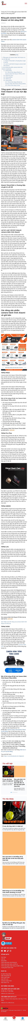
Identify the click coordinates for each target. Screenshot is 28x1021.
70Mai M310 (8, 70)
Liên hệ (3, 959)
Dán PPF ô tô (4, 979)
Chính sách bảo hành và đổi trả (9, 964)
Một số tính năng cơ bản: (12, 85)
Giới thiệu (3, 957)
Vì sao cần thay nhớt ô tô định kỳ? (13, 826)
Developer (4, 1011)
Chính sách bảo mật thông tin (9, 962)
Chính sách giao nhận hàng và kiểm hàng (12, 966)
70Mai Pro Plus (8, 75)
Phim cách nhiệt (5, 977)
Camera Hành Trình (6, 981)
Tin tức (9, 11)
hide (17, 54)
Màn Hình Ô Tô (5, 982)
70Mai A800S (8, 77)
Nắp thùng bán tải (6, 975)
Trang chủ (3, 11)
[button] (12, 792)
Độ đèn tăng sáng (6, 974)
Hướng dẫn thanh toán (7, 967)
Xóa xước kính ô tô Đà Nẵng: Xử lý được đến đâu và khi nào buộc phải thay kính (19, 783)
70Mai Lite (7, 78)
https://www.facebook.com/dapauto (14, 756)
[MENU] (26, 3)
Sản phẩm (4, 960)
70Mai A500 (8, 80)
